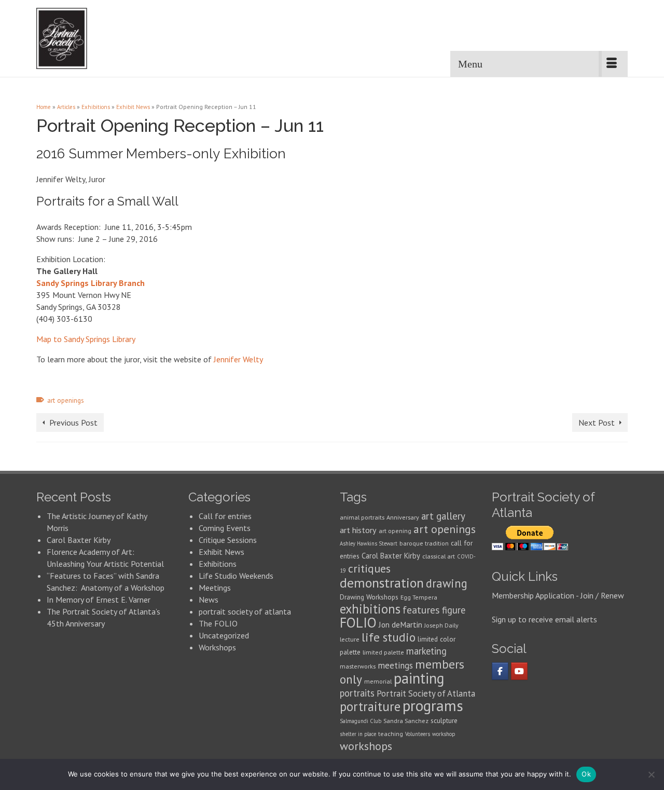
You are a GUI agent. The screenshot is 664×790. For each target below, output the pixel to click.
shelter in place (358, 734)
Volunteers (417, 734)
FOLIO (358, 622)
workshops (366, 746)
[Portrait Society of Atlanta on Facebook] (500, 671)
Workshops (217, 647)
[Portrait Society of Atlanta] (89, 38)
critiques (369, 568)
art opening (395, 531)
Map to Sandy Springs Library (85, 339)
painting (419, 678)
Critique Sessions (228, 540)
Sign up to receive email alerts (544, 619)
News (208, 599)
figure (453, 610)
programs (433, 705)
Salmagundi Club (360, 721)
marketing (426, 651)
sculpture (444, 720)
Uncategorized (224, 635)
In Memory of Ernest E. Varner (98, 599)
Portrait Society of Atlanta (426, 693)
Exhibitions (218, 564)
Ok (586, 774)
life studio (389, 637)
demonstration (382, 582)
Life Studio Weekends (236, 575)
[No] (651, 774)
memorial (378, 681)
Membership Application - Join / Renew (558, 595)
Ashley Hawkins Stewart (368, 543)
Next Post (596, 422)
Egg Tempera (418, 597)
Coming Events (225, 528)
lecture (349, 639)
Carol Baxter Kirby (78, 540)
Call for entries (225, 516)
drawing (446, 583)
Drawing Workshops (369, 597)
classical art (438, 556)
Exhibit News (221, 552)
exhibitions (370, 609)
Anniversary (402, 517)
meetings (395, 665)
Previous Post (73, 422)
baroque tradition (424, 543)
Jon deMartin (400, 624)
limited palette (383, 652)
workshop (443, 734)
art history (358, 530)
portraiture (370, 706)
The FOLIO (218, 623)
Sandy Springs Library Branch (90, 283)
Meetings (215, 587)
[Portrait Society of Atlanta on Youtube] (519, 671)
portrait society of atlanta (245, 611)
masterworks (358, 666)
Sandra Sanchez (405, 721)
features (421, 609)
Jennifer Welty (238, 359)
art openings (65, 400)
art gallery (443, 516)
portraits (357, 693)
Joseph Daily (441, 625)
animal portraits (362, 517)
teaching (390, 734)
